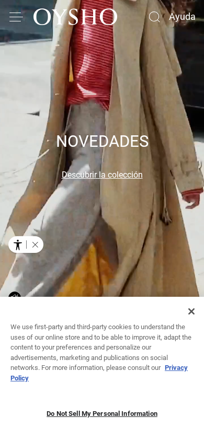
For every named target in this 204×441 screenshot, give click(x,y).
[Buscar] (154, 16)
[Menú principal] (16, 16)
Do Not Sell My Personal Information (102, 413)
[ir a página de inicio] (75, 16)
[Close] (191, 311)
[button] (35, 244)
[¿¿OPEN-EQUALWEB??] (25, 244)
